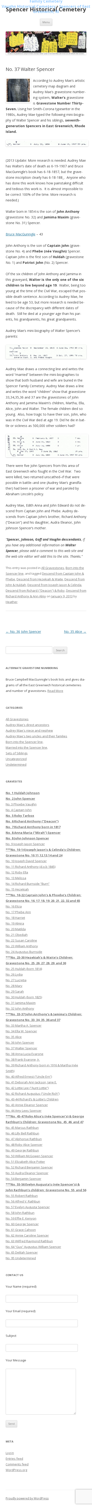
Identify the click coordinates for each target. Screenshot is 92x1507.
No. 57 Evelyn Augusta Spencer (28, 1207)
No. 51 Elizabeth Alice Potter (25, 1162)
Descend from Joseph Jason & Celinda (54, 585)
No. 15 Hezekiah (17, 889)
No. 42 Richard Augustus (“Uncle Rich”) (32, 1093)
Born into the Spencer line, (24, 742)
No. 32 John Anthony (20, 1008)
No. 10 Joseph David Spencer (26, 861)
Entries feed (14, 1458)
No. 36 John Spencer (23, 631)
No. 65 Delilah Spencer (22, 1252)
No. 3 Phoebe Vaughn (21, 804)
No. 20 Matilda (16, 929)
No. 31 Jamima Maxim (21, 1003)
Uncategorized (16, 759)
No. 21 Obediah (17, 935)
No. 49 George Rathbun (22, 1150)
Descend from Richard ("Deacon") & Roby (35, 590)
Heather (11, 602)
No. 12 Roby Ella (17, 872)
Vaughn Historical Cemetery (28, 6)
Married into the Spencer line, (27, 747)
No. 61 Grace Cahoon (21, 1230)
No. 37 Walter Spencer (21, 1048)
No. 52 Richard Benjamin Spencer (29, 1167)
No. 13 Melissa (16, 878)
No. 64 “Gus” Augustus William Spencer (33, 1247)
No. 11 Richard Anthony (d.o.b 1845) (30, 866)
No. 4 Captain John (19, 810)
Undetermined (16, 764)
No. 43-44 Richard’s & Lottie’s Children (32, 1099)
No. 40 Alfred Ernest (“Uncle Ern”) (29, 1076)
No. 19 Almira (15, 923)
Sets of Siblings (17, 753)
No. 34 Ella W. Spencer (21, 1031)
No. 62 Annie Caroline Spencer (27, 1235)
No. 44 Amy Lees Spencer (24, 1110)
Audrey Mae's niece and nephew (29, 730)
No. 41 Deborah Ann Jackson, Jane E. (31, 1082)
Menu (46, 22)
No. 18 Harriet (15, 918)
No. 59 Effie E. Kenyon (21, 1218)
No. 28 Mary (14, 986)
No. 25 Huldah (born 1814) (24, 969)
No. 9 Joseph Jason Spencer (25, 844)
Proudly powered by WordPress (27, 1498)
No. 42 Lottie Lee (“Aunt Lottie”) (27, 1088)
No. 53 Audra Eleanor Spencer (27, 1173)
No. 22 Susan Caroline (21, 940)
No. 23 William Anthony (22, 946)
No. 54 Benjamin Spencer (23, 1179)
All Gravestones (52, 568)
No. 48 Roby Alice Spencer (24, 1144)
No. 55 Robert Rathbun (22, 1196)
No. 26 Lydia (14, 974)
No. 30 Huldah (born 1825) (24, 997)
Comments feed (17, 1464)
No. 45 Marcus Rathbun (22, 1127)
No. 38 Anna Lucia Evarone (24, 1054)
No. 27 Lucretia (16, 980)
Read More (55, 691)
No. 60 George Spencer (22, 1224)
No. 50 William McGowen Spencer (29, 1156)
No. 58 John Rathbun (20, 1213)
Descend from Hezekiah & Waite (40, 579)
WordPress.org (16, 1470)
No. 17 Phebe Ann (18, 912)
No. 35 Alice (75, 631)
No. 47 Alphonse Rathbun (24, 1139)
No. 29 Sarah (15, 991)
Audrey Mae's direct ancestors (27, 725)
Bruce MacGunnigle (20, 234)
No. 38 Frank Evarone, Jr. (23, 1059)
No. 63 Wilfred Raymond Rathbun (29, 1241)
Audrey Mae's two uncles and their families (36, 736)
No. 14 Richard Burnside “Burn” (28, 884)
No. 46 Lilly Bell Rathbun (22, 1133)
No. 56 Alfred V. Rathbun (23, 1201)
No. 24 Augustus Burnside (24, 952)
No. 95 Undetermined (21, 1258)
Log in (10, 1453)
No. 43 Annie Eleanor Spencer (27, 1105)
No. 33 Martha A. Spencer (24, 1025)
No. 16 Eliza (14, 906)
